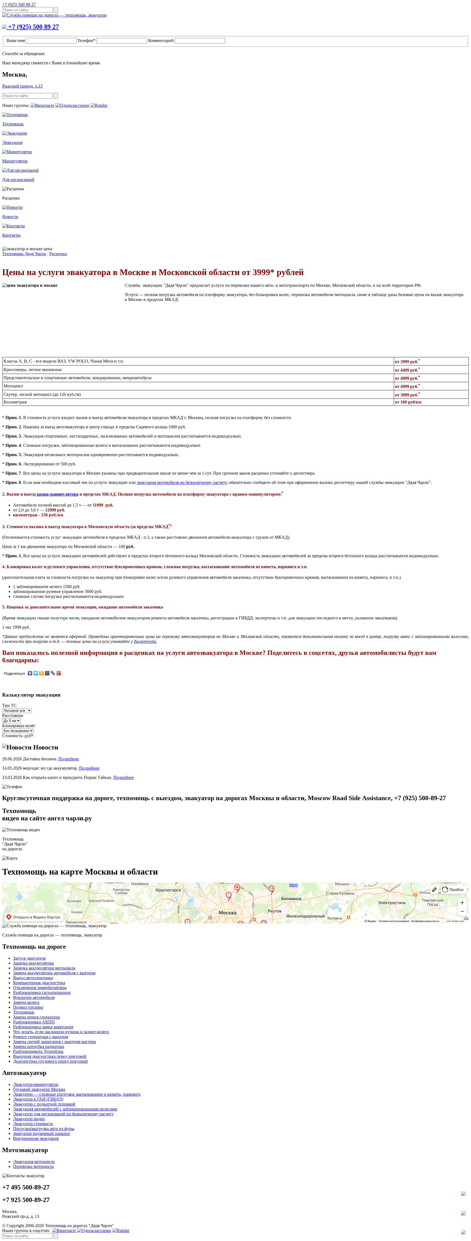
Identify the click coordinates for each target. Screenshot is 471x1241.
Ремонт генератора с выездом (40, 1036)
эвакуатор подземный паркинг (41, 1133)
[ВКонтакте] (30, 673)
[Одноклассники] (41, 673)
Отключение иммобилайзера (40, 987)
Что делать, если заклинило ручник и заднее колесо (61, 1031)
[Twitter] (36, 673)
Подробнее (68, 759)
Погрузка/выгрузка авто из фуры (43, 1128)
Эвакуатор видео (29, 1118)
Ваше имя (16, 40)
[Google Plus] (59, 673)
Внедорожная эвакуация (36, 1138)
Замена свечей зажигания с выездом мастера (54, 1041)
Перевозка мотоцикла (33, 1166)
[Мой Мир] (47, 673)
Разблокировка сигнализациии (42, 992)
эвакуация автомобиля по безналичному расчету (182, 482)
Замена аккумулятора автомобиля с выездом (54, 973)
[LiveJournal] (53, 673)
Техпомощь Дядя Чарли (24, 253)
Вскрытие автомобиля (34, 997)
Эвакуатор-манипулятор (35, 1084)
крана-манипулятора (57, 494)
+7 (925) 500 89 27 (19, 4)
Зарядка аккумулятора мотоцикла (44, 968)
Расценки (58, 253)
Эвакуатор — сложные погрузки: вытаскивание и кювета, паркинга (76, 1094)
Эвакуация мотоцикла (34, 1161)
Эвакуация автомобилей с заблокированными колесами (65, 1109)
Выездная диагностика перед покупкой (49, 1056)
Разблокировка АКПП (34, 1022)
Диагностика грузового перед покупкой (50, 1061)
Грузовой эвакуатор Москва (39, 1089)
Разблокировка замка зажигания (43, 1027)
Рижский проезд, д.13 (22, 86)
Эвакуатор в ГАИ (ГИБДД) (38, 1099)
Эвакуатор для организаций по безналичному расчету (63, 1114)
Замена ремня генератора (36, 1017)
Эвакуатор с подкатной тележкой (44, 1104)
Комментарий (161, 40)
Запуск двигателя (29, 958)
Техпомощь (23, 1012)
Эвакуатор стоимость (33, 1123)
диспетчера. (145, 641)
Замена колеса (26, 1002)
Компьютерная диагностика (39, 982)
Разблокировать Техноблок (38, 1051)
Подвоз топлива (28, 1007)
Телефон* (86, 40)
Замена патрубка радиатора (38, 1046)
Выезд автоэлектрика (33, 977)
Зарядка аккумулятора (33, 963)
